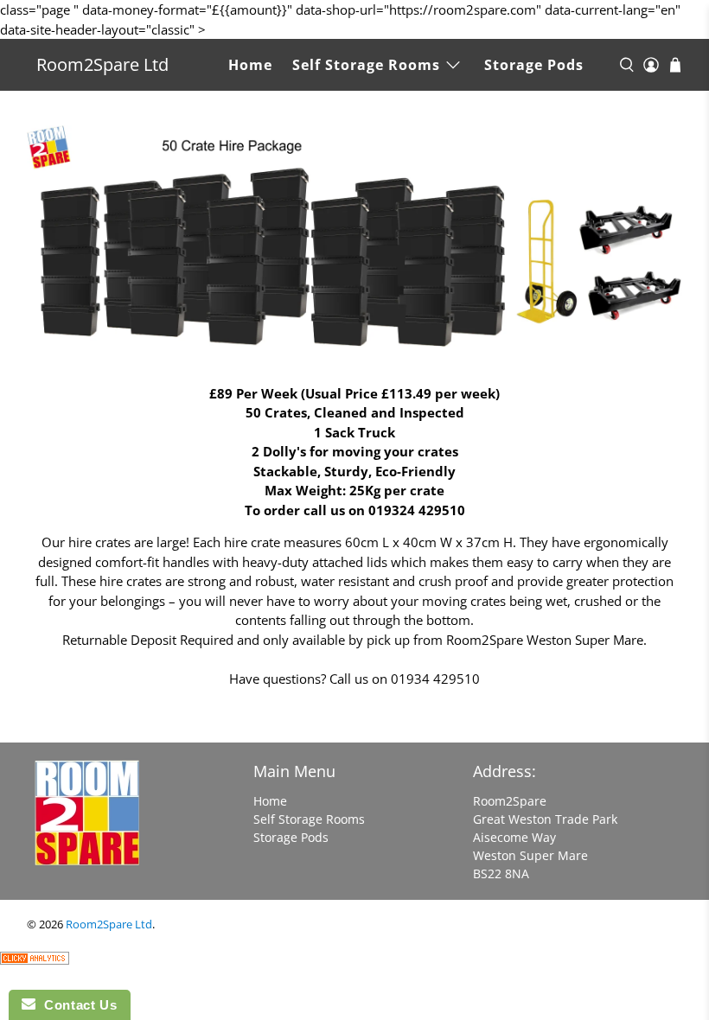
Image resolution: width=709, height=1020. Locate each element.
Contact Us (76, 1005)
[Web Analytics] (34, 959)
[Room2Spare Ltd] (95, 821)
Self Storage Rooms (366, 64)
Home (250, 64)
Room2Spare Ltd (102, 64)
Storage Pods (534, 64)
